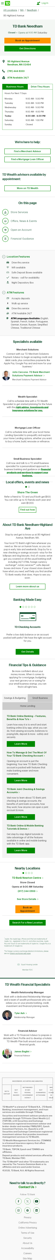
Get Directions (27, 48)
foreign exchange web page (20, 953)
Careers (38, 1253)
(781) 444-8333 (16, 71)
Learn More (21, 744)
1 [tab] (23, 873)
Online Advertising (36, 1228)
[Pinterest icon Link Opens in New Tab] (27, 1210)
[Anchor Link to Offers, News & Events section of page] (5, 221)
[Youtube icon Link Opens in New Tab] (36, 1201)
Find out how (27, 510)
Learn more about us (27, 586)
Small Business (40, 698)
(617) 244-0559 (26, 891)
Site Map (38, 1258)
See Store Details (28, 900)
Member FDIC (27, 970)
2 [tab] (26, 873)
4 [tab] (32, 873)
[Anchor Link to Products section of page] (5, 230)
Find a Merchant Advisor (27, 151)
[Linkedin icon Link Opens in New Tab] (36, 1210)
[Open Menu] (5, 3)
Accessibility (37, 1248)
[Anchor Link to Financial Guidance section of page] (5, 239)
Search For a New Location (27, 923)
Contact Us (37, 1187)
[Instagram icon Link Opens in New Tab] (18, 1210)
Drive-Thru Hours (40, 87)
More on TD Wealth (27, 188)
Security (38, 1238)
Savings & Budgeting (15, 698)
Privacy (39, 1217)
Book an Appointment (27, 40)
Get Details (27, 652)
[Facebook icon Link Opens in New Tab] (18, 1201)
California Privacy (36, 1223)
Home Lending (27, 706)
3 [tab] (29, 873)
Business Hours (15, 87)
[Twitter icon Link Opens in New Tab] (27, 1201)
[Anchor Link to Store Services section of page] (5, 212)
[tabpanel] (27, 629)
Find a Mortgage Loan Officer (27, 159)
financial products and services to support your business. (29, 472)
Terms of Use (37, 1233)
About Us (38, 1243)
